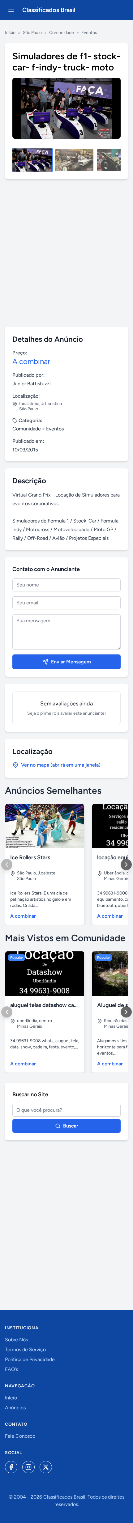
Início (10, 32)
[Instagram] (28, 1467)
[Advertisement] (66, 253)
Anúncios (15, 1408)
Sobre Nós (16, 1340)
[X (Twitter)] (46, 1467)
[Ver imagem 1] (32, 160)
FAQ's (11, 1369)
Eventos (89, 32)
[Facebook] (11, 1467)
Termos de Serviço (25, 1349)
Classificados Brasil (48, 10)
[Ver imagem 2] (74, 160)
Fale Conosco (20, 1436)
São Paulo (32, 32)
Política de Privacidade (30, 1359)
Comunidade (61, 32)
